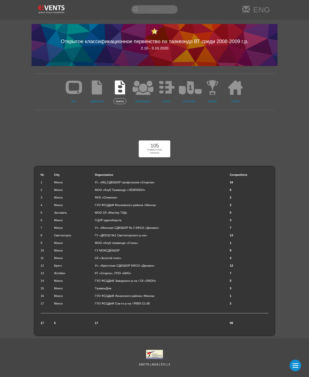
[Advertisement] (154, 125)
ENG (261, 9)
